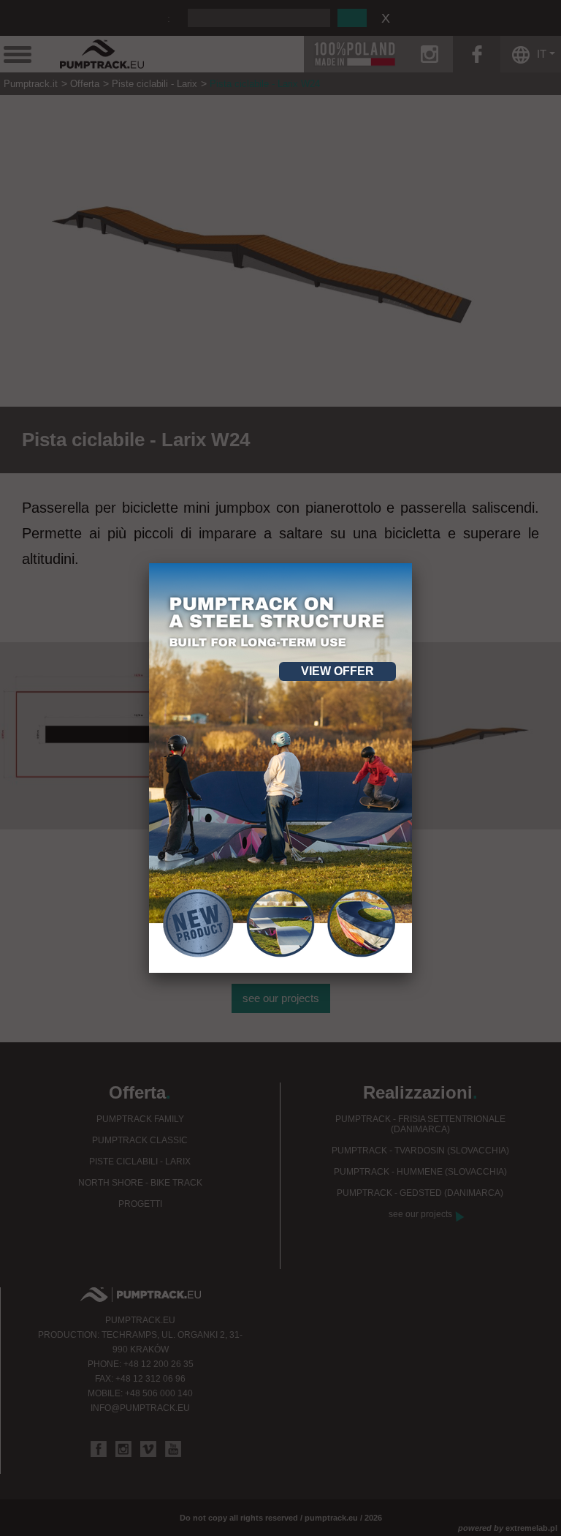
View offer (337, 671)
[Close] (412, 563)
